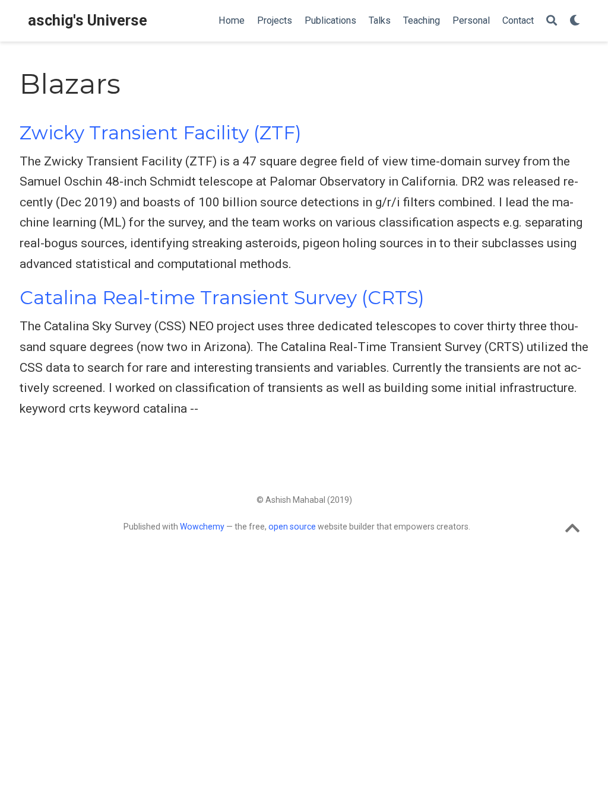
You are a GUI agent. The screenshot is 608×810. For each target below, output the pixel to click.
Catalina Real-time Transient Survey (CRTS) (222, 297)
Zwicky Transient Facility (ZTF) (161, 133)
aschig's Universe (87, 20)
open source (292, 526)
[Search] (551, 21)
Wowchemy (202, 526)
